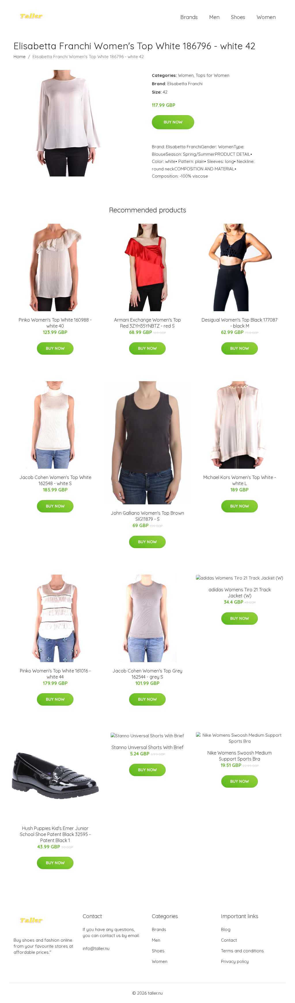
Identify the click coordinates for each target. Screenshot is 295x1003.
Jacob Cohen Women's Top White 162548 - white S (55, 480)
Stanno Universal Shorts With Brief (147, 747)
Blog (225, 929)
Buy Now (173, 122)
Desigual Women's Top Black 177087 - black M (239, 323)
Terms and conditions (242, 950)
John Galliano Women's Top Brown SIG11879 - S (147, 516)
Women (266, 17)
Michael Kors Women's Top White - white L (239, 480)
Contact (229, 940)
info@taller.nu (96, 948)
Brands (189, 17)
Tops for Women (212, 75)
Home (20, 56)
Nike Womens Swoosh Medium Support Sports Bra (239, 756)
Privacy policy (235, 961)
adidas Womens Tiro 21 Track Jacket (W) (240, 593)
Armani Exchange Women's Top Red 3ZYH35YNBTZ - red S (147, 323)
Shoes (238, 17)
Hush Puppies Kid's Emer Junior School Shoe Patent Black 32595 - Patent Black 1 (55, 834)
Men (214, 17)
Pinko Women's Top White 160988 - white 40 (55, 323)
